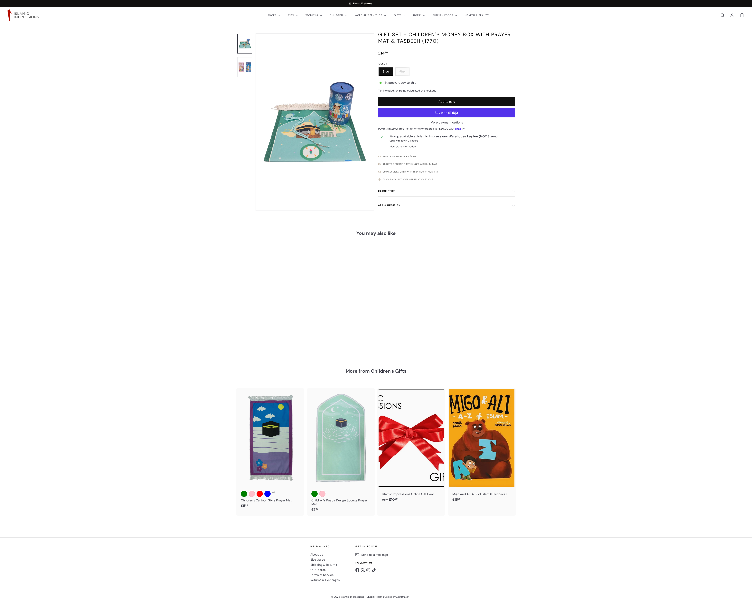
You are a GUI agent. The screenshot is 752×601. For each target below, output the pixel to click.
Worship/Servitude (369, 15)
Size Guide (317, 560)
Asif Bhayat (402, 596)
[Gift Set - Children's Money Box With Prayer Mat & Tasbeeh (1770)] (258, 298)
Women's (312, 15)
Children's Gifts (389, 371)
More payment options (446, 122)
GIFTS (398, 15)
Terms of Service (322, 575)
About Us (316, 555)
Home (417, 15)
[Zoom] (315, 122)
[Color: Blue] (244, 321)
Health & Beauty (477, 15)
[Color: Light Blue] (267, 494)
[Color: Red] (260, 494)
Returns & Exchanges (325, 580)
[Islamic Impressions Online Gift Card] (411, 447)
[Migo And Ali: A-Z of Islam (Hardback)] (481, 447)
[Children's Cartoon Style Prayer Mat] (270, 450)
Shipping (400, 90)
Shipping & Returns (323, 565)
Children (337, 15)
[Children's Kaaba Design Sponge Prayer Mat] (340, 452)
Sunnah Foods (443, 15)
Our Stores (318, 570)
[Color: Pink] (252, 321)
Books (272, 15)
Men (291, 15)
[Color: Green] (244, 494)
